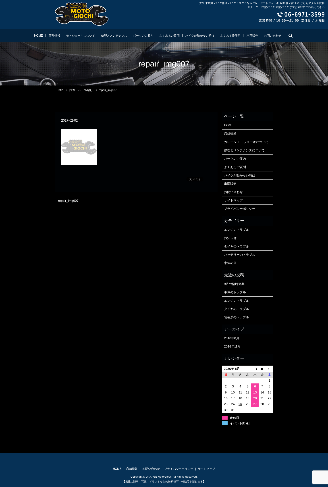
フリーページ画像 (80, 90)
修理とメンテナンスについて (244, 150)
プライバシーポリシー (239, 208)
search (290, 35)
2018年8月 (231, 338)
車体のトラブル (235, 292)
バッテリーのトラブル (239, 254)
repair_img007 (68, 200)
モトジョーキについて (80, 35)
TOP (60, 90)
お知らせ (230, 238)
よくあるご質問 (169, 35)
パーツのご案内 (143, 35)
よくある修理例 (230, 35)
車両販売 (252, 35)
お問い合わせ (272, 35)
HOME (38, 35)
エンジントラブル (236, 229)
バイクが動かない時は (199, 35)
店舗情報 (54, 35)
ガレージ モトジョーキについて (246, 142)
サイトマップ (233, 200)
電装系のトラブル (236, 317)
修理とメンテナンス (114, 35)
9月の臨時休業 (234, 284)
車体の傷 (230, 263)
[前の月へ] (255, 369)
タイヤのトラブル (236, 246)
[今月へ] (262, 369)
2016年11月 (232, 346)
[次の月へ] (269, 369)
